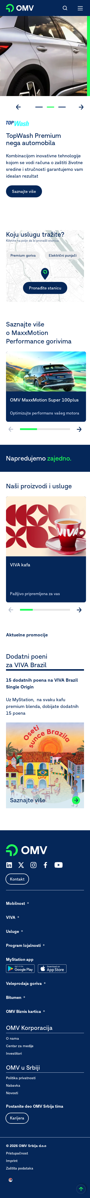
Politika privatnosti (21, 1078)
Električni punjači (62, 255)
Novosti (12, 1093)
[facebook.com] (45, 865)
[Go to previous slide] (19, 107)
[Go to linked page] (76, 800)
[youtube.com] (58, 865)
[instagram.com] (33, 865)
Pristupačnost (17, 1153)
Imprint (12, 1160)
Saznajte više (24, 191)
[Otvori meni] (80, 8)
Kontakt (17, 879)
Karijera (17, 1117)
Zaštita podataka (19, 1168)
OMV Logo (15, 7)
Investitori (14, 1053)
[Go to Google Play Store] (20, 968)
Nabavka (13, 1085)
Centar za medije (20, 1046)
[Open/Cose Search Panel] (65, 8)
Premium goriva (23, 255)
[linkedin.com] (9, 865)
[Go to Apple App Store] (52, 968)
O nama (12, 1038)
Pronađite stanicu (45, 287)
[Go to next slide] (81, 107)
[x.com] (21, 865)
